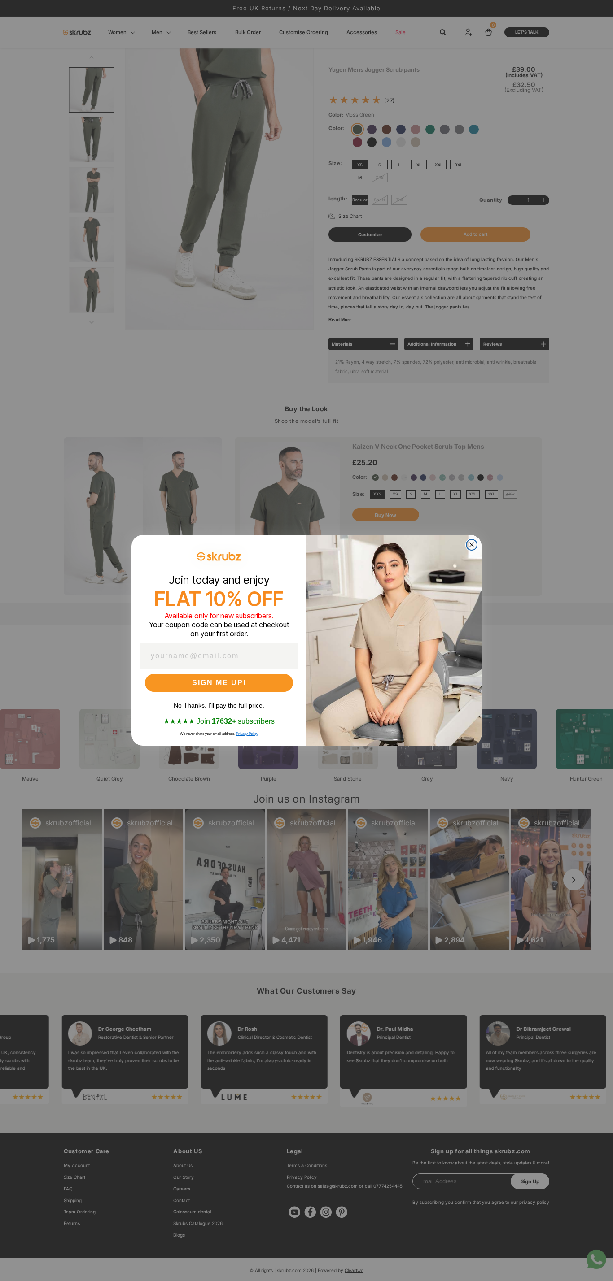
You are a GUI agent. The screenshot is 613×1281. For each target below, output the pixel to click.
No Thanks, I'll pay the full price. (219, 705)
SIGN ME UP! (219, 683)
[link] (219, 556)
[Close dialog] (471, 544)
